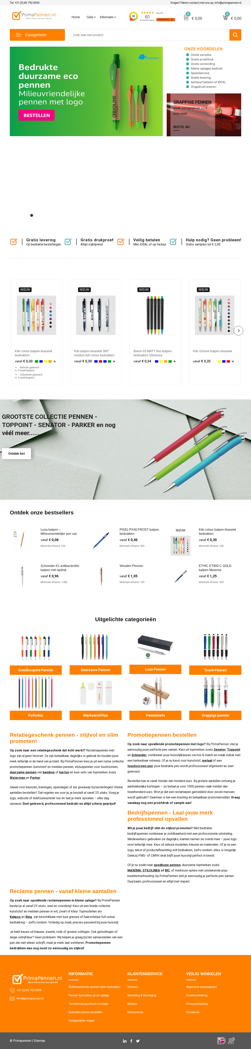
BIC (167, 870)
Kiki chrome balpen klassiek (212, 351)
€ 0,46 (128, 540)
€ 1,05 (128, 576)
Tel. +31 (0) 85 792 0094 (24, 2)
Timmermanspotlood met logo (88, 1004)
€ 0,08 (49, 540)
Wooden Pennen (131, 565)
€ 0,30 (24, 361)
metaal (207, 760)
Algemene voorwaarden (201, 987)
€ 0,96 (49, 576)
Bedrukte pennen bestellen (86, 1012)
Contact (132, 987)
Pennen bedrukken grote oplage (89, 995)
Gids (90, 17)
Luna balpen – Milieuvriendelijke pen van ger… (59, 533)
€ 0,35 (202, 361)
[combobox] (149, 35)
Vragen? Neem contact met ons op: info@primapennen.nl (205, 2)
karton (64, 772)
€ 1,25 (208, 576)
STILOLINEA (151, 870)
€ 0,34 (142, 361)
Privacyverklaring (197, 1004)
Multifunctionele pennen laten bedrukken (94, 987)
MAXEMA (134, 870)
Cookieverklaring (196, 995)
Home (76, 17)
